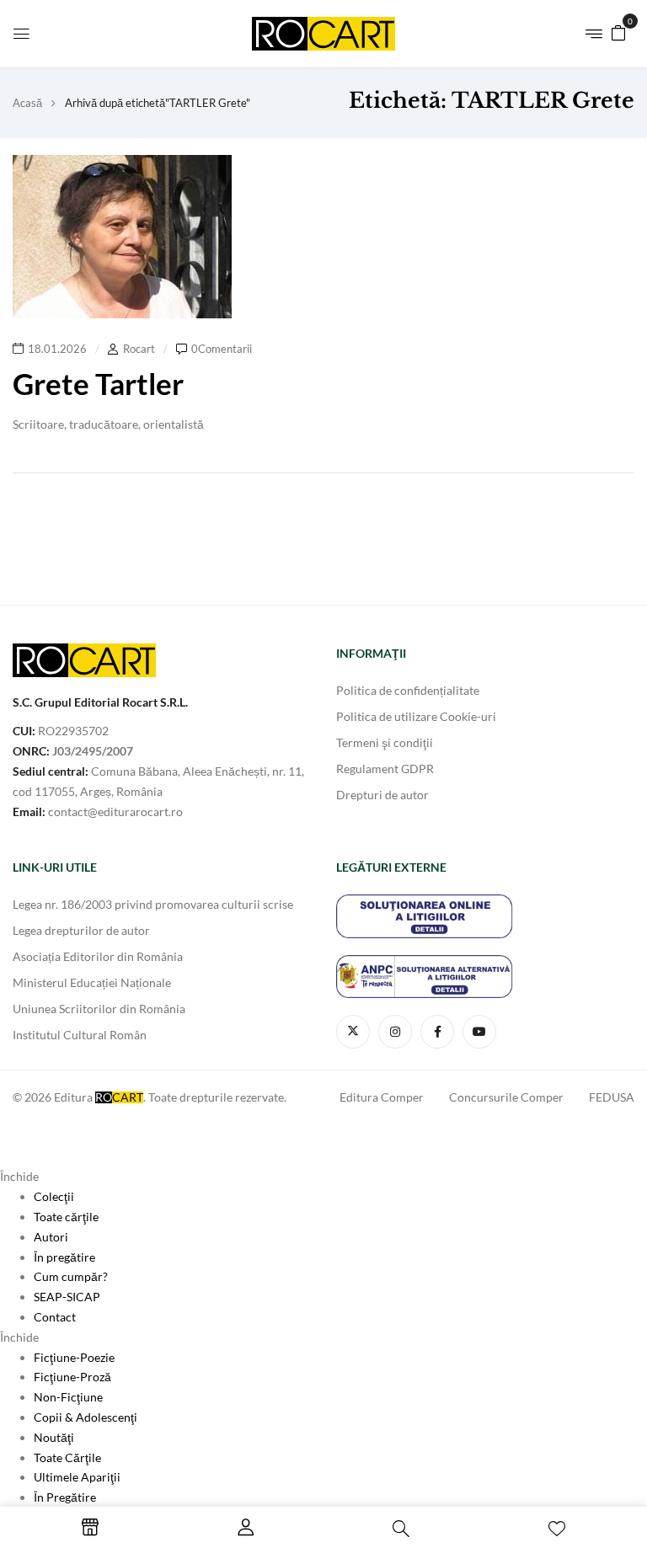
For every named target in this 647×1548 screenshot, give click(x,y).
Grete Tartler (98, 383)
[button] (618, 31)
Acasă (27, 102)
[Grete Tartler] (122, 164)
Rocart (139, 348)
